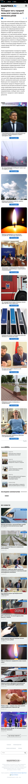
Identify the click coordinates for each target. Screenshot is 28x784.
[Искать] (25, 752)
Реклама (20, 748)
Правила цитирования (11, 748)
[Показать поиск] (25, 2)
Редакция (9, 744)
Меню (26, 5)
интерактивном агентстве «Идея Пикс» (18, 772)
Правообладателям (17, 744)
